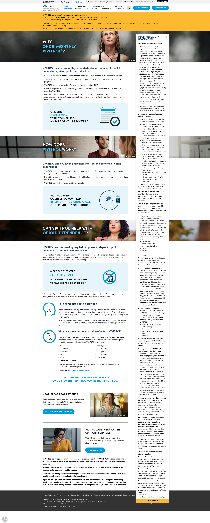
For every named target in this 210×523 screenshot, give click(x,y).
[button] (129, 8)
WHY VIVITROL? (68, 8)
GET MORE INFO (162, 2)
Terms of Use (61, 495)
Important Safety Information (125, 1)
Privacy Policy (47, 495)
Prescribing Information (107, 1)
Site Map (86, 495)
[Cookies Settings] (5, 519)
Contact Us (75, 495)
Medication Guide (93, 1)
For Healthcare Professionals (144, 1)
